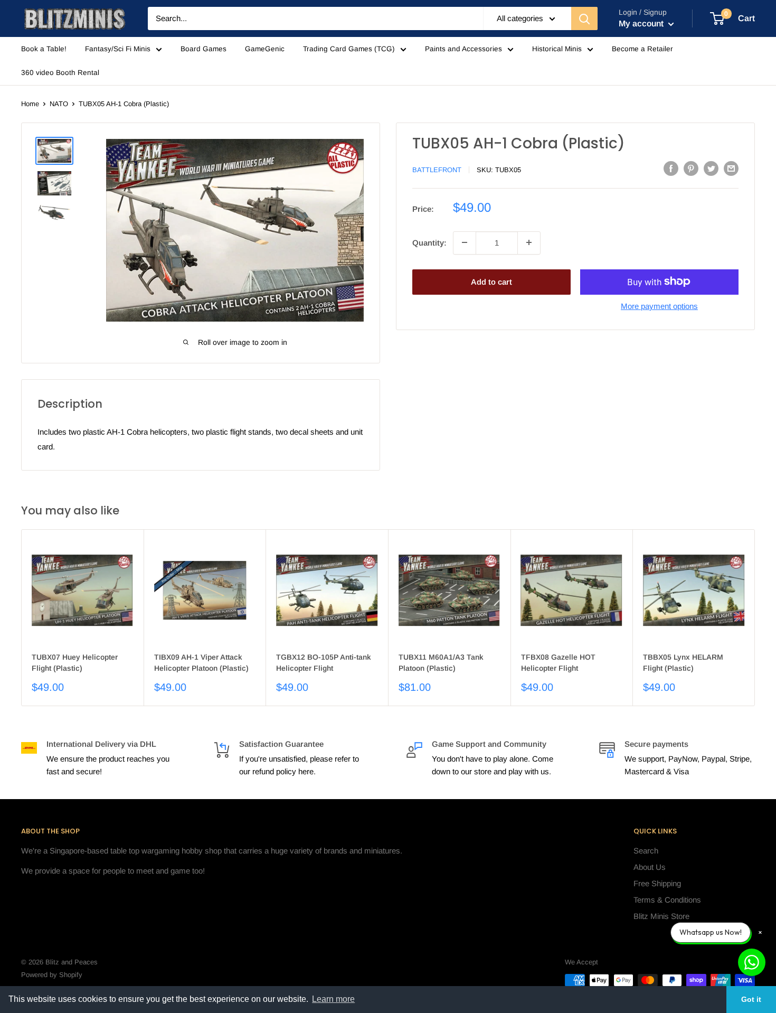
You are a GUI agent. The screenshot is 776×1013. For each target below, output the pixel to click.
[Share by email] (731, 168)
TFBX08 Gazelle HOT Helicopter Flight (558, 663)
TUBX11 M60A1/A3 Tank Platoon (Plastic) (441, 663)
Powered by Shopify (51, 975)
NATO (59, 104)
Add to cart (491, 281)
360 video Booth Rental (60, 73)
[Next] (755, 617)
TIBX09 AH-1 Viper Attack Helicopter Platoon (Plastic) (201, 663)
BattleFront (436, 169)
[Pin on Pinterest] (691, 168)
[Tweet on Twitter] (711, 168)
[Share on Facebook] (671, 168)
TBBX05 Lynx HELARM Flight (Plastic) (683, 663)
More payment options (659, 305)
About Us (649, 866)
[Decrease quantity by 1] (464, 242)
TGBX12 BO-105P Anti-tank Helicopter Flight (323, 663)
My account (642, 23)
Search (645, 850)
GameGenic (265, 49)
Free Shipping (657, 883)
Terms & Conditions (667, 899)
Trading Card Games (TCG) (349, 49)
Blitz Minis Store (661, 916)
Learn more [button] (333, 999)
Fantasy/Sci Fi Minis (117, 49)
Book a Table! (44, 49)
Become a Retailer (642, 49)
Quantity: (429, 242)
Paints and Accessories (463, 49)
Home (30, 104)
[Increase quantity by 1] (529, 242)
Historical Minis (557, 49)
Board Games (203, 49)
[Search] (584, 18)
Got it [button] (751, 999)
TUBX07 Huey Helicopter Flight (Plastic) (75, 663)
